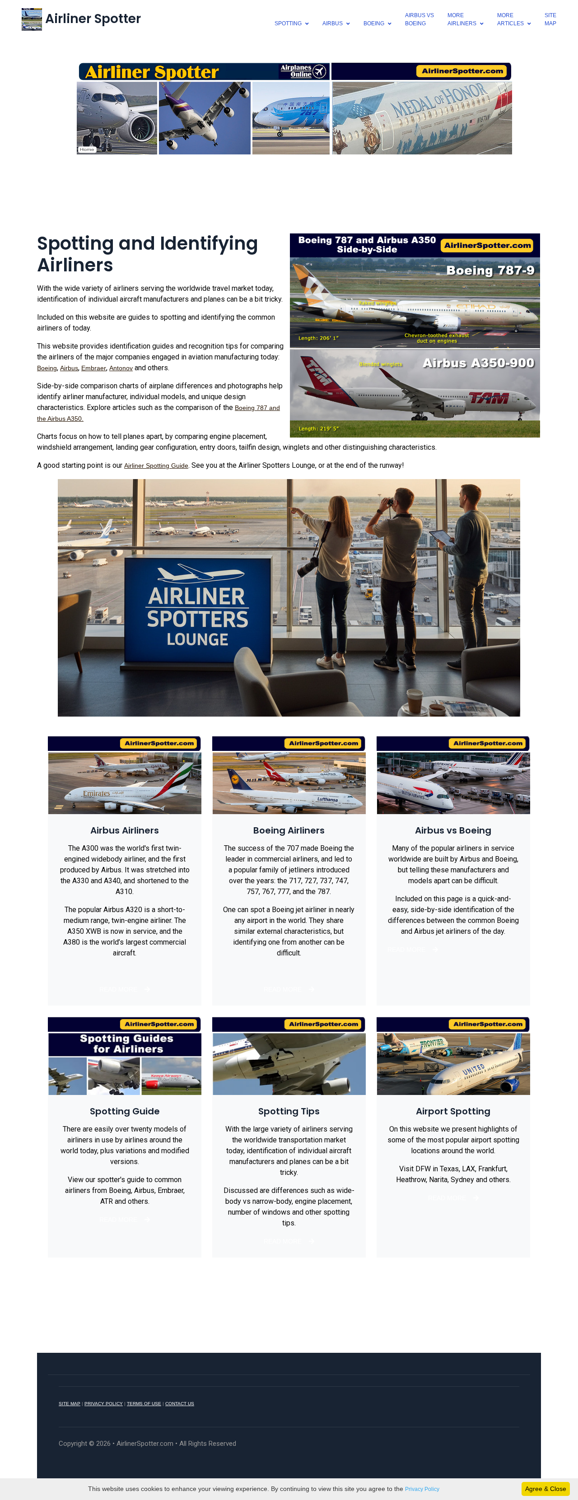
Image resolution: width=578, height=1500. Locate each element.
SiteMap (550, 19)
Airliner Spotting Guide (156, 465)
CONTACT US (179, 1403)
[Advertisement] (289, 197)
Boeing (47, 368)
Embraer (93, 368)
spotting (288, 23)
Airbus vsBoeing (419, 19)
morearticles (510, 19)
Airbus (69, 368)
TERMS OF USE (144, 1403)
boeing (374, 23)
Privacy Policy (422, 1489)
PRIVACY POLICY (103, 1403)
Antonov (121, 368)
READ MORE (118, 989)
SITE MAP (69, 1403)
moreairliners (461, 19)
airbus (332, 23)
